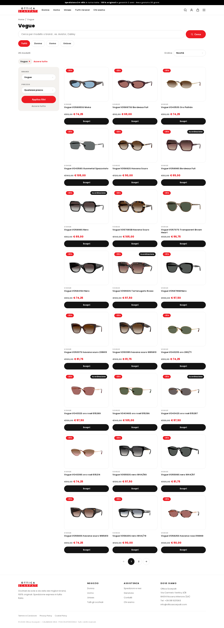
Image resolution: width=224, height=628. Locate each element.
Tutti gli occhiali (95, 602)
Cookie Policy (61, 615)
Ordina (168, 53)
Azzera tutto (41, 61)
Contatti (128, 597)
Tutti (24, 43)
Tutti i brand (82, 9)
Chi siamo (99, 9)
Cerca (197, 34)
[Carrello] (198, 10)
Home (21, 19)
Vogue (25, 61)
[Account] (191, 10)
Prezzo (25, 84)
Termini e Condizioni (27, 615)
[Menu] (204, 10)
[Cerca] (185, 10)
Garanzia (129, 593)
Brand (25, 71)
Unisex (67, 9)
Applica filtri (39, 99)
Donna (45, 9)
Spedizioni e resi (132, 588)
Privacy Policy (46, 615)
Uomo (56, 9)
